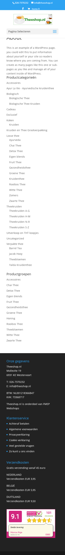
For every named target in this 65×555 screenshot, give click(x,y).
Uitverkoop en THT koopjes (22, 233)
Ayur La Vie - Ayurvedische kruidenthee (30, 88)
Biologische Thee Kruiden (24, 103)
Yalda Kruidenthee (20, 265)
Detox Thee (16, 151)
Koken (10, 120)
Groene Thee (17, 173)
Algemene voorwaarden (23, 429)
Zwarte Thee (16, 201)
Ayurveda (15, 140)
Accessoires (13, 83)
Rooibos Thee (17, 184)
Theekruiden (14, 206)
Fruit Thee (15, 162)
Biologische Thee (19, 98)
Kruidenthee (16, 178)
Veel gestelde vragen (21, 445)
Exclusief (11, 114)
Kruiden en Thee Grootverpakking (26, 130)
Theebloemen (17, 259)
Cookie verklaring (19, 440)
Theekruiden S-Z (19, 227)
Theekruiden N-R (19, 221)
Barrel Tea (15, 248)
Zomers (13, 195)
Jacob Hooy (15, 253)
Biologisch (12, 94)
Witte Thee (15, 190)
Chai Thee (15, 145)
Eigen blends (17, 156)
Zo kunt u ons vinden (21, 451)
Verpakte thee (14, 244)
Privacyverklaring (19, 434)
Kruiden (14, 124)
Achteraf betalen (19, 423)
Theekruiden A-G (19, 210)
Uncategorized (15, 238)
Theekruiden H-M (19, 216)
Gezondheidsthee (20, 167)
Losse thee (12, 135)
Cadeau (11, 109)
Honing (10, 318)
